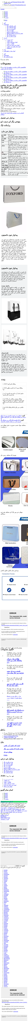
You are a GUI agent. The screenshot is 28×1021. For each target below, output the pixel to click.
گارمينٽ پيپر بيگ (11, 29)
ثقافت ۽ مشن (10, 43)
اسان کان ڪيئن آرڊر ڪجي (13, 46)
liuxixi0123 (3, 816)
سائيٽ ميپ (4, 807)
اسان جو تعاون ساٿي (12, 42)
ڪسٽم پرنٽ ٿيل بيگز (9, 810)
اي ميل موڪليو (4, 815)
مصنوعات (6, 24)
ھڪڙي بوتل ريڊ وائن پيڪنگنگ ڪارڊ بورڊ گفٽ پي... (14, 660)
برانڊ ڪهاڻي (10, 40)
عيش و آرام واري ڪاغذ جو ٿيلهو (15, 33)
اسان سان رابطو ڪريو (9, 51)
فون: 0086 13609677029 (10, 737)
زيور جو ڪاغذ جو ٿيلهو (12, 32)
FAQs (5, 755)
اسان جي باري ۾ (8, 39)
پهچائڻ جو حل (8, 752)
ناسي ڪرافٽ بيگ (11, 26)
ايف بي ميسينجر (5, 819)
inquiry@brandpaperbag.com (18, 5)
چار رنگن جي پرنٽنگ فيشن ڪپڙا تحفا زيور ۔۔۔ (14, 697)
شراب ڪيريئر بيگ (11, 36)
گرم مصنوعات (11, 807)
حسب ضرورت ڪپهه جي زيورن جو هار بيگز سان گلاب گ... (14, 724)
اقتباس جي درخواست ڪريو (16, 113)
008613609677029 (5, 818)
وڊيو (5, 49)
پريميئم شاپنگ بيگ (11, 35)
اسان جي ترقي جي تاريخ (13, 45)
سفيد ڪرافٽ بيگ (11, 27)
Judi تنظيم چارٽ (8, 786)
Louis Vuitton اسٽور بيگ (18, 809)
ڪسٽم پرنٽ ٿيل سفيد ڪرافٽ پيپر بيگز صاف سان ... (15, 673)
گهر (5, 23)
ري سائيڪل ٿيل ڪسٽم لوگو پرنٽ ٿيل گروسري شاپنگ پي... (15, 711)
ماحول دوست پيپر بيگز (6, 812)
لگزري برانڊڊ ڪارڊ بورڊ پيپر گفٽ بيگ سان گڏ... (15, 684)
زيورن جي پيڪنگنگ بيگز (21, 810)
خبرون (5, 37)
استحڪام (9, 48)
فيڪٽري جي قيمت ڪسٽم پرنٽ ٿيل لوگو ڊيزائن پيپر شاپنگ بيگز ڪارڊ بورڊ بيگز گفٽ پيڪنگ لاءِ (13, 417)
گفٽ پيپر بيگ (10, 30)
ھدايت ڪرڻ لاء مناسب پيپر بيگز (13, 749)
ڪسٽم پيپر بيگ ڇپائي (6, 809)
